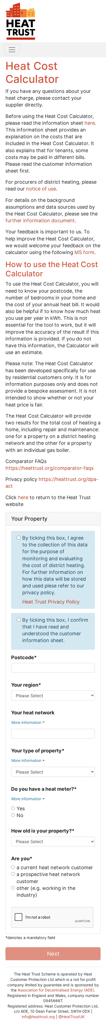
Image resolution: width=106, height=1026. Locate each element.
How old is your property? (42, 831)
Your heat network (32, 712)
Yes (21, 808)
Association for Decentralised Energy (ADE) (56, 990)
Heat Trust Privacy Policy (51, 602)
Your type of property (37, 750)
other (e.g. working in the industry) (46, 891)
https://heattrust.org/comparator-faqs (49, 468)
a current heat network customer (55, 867)
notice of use (41, 189)
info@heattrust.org (38, 1016)
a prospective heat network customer (48, 877)
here (90, 123)
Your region (26, 685)
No (20, 815)
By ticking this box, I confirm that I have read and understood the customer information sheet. (55, 630)
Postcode (24, 657)
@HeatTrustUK (71, 1016)
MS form (84, 252)
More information (26, 722)
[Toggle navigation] (12, 49)
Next (53, 953)
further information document (40, 220)
